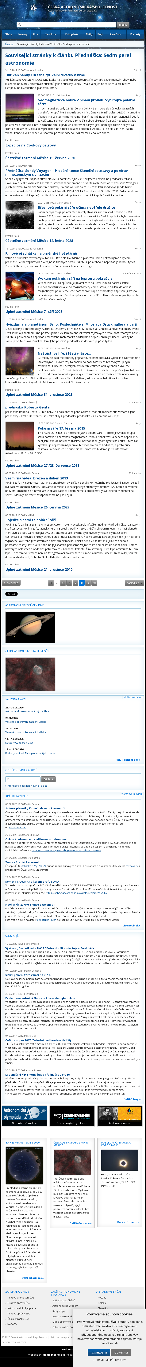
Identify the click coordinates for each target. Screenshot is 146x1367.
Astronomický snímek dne (24, 605)
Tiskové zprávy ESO (18, 1313)
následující (133, 583)
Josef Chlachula (32, 857)
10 (94, 583)
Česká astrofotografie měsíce (27, 651)
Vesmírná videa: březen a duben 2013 (36, 478)
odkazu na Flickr (46, 920)
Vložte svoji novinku (132, 794)
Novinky (22, 34)
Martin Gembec (64, 423)
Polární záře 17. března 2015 (61, 428)
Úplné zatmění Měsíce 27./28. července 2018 (42, 465)
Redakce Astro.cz (33, 1070)
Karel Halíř (29, 515)
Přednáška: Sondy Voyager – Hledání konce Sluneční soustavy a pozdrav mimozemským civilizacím (66, 172)
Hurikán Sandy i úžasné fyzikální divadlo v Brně (45, 75)
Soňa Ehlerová (31, 835)
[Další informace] (24, 1165)
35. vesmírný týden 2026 (23, 1142)
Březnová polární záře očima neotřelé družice (76, 207)
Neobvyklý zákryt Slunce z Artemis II (30, 904)
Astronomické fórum (64, 1327)
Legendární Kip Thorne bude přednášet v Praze (37, 1074)
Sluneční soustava (132, 273)
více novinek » (132, 925)
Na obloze (50, 34)
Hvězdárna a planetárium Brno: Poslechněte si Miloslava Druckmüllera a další (71, 324)
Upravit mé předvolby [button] (110, 1360)
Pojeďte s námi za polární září (30, 520)
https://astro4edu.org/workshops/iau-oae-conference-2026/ (66, 850)
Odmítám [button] (121, 1352)
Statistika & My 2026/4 (33, 866)
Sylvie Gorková (64, 273)
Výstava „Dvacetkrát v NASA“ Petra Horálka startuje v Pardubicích (50, 948)
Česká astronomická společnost (29, 1337)
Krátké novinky (16, 796)
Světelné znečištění (63, 1300)
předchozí (12, 583)
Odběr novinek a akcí (20, 770)
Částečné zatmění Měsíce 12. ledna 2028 (39, 240)
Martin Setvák (63, 202)
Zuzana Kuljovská (33, 70)
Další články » (132, 1099)
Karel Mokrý (30, 402)
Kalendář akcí (15, 699)
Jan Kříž (28, 165)
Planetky (103, 1308)
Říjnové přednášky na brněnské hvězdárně (41, 253)
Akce (35, 34)
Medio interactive (54, 1354)
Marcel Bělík (30, 1035)
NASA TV (12, 1324)
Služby (89, 34)
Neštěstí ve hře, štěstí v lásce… (64, 353)
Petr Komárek (31, 943)
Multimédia (135, 402)
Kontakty (135, 34)
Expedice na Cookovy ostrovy (30, 145)
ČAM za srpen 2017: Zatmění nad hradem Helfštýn (39, 1040)
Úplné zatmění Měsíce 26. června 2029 (37, 507)
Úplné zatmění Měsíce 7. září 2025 (33, 311)
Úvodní (9, 44)
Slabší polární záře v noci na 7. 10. (28, 975)
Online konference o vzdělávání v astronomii (36, 839)
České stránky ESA (18, 1319)
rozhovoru (132, 866)
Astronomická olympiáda (21, 1308)
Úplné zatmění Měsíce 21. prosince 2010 (38, 569)
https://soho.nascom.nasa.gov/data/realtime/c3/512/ (76, 893)
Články (8, 34)
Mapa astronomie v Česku (67, 1321)
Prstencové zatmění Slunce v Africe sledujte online (40, 998)
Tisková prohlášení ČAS (20, 1297)
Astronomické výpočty (65, 1305)
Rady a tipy (58, 1311)
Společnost (116, 34)
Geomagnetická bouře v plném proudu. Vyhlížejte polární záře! (86, 102)
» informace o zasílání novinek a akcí (26, 785)
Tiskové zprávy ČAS (18, 1303)
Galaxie (102, 1303)
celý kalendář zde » (128, 759)
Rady (100, 34)
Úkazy (138, 95)
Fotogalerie (71, 34)
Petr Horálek (63, 95)
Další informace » (33, 1278)
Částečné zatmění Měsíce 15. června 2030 (40, 158)
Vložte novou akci (133, 697)
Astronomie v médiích (64, 1316)
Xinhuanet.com (17, 827)
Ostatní (137, 70)
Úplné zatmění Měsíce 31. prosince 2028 (38, 394)
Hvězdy (102, 1297)
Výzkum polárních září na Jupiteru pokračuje (75, 278)
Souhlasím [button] (99, 1352)
